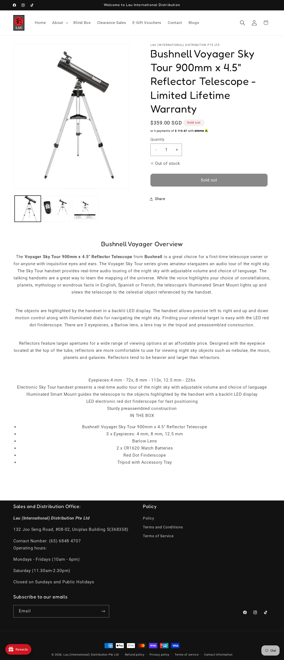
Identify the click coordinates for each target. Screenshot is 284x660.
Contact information (218, 654)
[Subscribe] (103, 611)
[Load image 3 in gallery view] (85, 209)
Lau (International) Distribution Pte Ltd (91, 654)
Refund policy (134, 654)
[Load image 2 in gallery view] (56, 209)
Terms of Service (158, 536)
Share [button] (160, 199)
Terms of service (187, 654)
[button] (59, 22)
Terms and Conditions (163, 527)
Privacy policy (159, 654)
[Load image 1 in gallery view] (28, 209)
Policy (148, 518)
